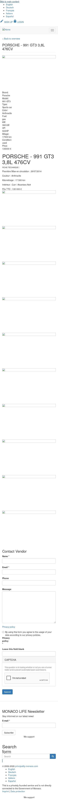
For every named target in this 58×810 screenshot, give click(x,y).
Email (5, 567)
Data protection (18, 791)
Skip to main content (9, 1)
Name (5, 556)
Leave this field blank (13, 649)
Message (6, 589)
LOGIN (18, 21)
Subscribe (9, 732)
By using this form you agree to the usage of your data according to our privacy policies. (28, 633)
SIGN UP (6, 21)
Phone (5, 578)
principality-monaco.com (26, 766)
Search (2, 760)
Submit (7, 691)
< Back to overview (11, 38)
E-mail (6, 720)
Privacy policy (8, 626)
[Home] (6, 29)
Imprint (5, 791)
